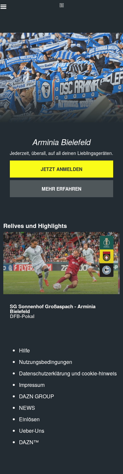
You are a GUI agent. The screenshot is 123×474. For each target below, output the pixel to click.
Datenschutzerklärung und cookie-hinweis (68, 373)
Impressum (32, 385)
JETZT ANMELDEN (61, 169)
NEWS (27, 407)
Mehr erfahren (61, 188)
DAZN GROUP (36, 396)
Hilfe (24, 350)
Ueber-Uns (31, 430)
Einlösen (29, 419)
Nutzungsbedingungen (45, 362)
